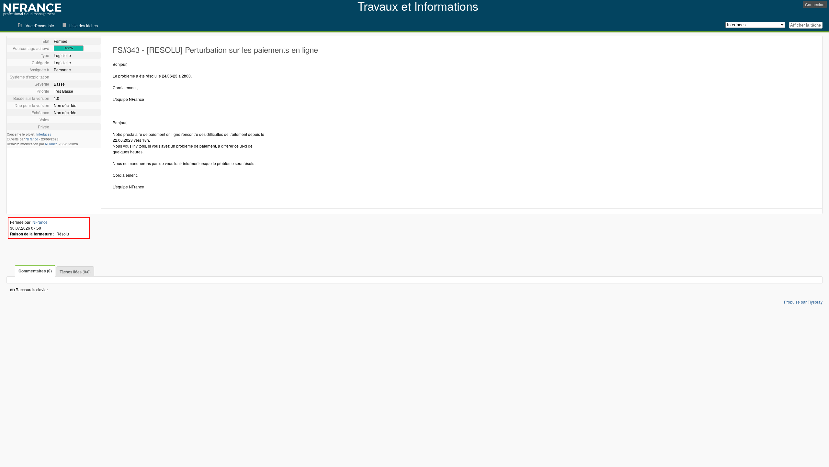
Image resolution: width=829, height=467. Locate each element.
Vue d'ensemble (40, 25)
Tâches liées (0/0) (75, 271)
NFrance (32, 139)
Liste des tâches (83, 25)
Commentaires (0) (35, 271)
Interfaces (43, 134)
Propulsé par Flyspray (803, 302)
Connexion (814, 4)
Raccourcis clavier (31, 289)
